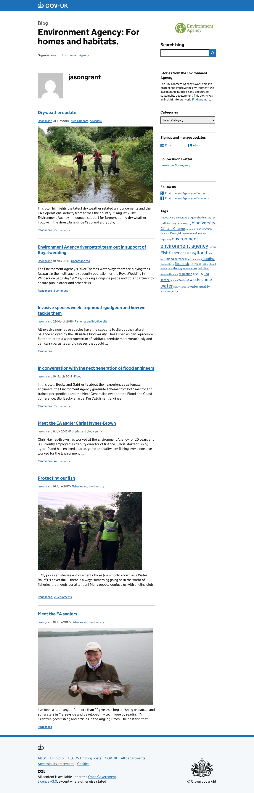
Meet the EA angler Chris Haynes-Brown (77, 423)
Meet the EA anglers (57, 614)
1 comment (61, 290)
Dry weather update (57, 112)
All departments (133, 758)
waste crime (200, 279)
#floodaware (167, 217)
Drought (175, 233)
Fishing (190, 253)
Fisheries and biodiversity (91, 321)
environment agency (184, 245)
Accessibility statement (56, 764)
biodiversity (203, 223)
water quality (199, 286)
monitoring (175, 268)
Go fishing (195, 264)
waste (183, 279)
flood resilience (167, 264)
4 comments (62, 461)
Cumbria (165, 233)
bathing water (206, 217)
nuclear (193, 268)
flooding (208, 258)
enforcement (200, 233)
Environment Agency (75, 55)
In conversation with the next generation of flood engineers (96, 368)
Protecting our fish (56, 478)
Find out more (201, 99)
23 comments (63, 597)
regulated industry (169, 274)
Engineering (165, 240)
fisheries (177, 252)
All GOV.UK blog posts (84, 758)
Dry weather (187, 233)
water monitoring (181, 287)
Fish (164, 252)
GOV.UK (111, 758)
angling (193, 217)
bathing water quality (175, 223)
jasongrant (45, 121)
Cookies (83, 764)
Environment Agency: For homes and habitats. (88, 37)
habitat (205, 264)
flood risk (182, 263)
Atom (196, 145)
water (166, 286)
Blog (43, 23)
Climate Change (172, 228)
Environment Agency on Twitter (185, 193)
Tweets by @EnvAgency (175, 165)
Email (168, 145)
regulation (185, 274)
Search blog (172, 44)
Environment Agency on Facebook (187, 198)
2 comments (62, 230)
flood (202, 253)
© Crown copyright (201, 781)
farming (212, 247)
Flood (77, 376)
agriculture (181, 217)
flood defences (193, 259)
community (191, 229)
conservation (204, 229)
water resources (169, 291)
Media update (79, 121)
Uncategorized (80, 261)
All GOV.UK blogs (51, 758)
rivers (198, 273)
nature (186, 268)
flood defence (176, 259)
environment (185, 239)
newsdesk (96, 121)
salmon (174, 280)
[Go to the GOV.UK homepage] (53, 5)
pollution (203, 268)
